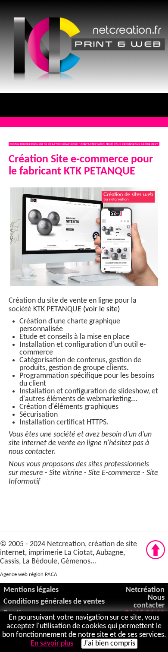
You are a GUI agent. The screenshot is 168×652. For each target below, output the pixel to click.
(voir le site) (100, 309)
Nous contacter (149, 602)
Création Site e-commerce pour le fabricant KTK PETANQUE (81, 165)
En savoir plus (52, 643)
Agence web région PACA (28, 574)
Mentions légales (31, 590)
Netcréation (145, 590)
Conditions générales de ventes (54, 602)
